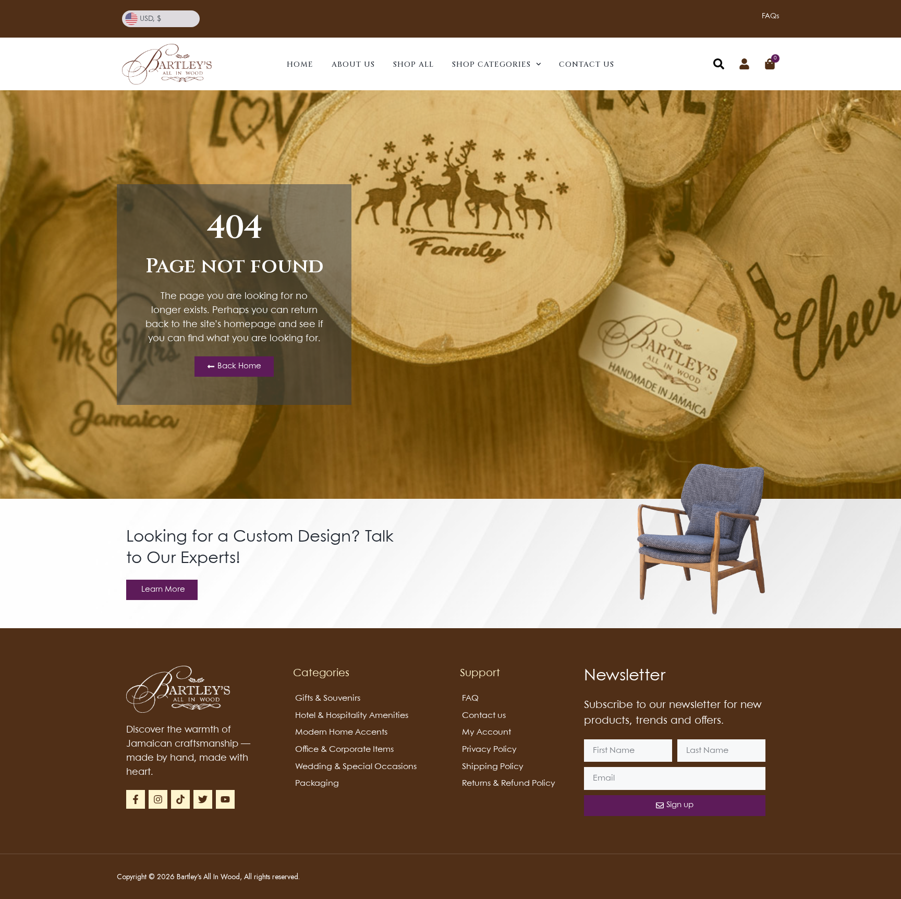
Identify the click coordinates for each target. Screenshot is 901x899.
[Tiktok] (180, 799)
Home (300, 64)
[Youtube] (225, 799)
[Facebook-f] (135, 799)
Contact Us (586, 64)
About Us (353, 64)
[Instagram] (158, 799)
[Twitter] (202, 799)
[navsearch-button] (718, 66)
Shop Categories (491, 64)
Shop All (413, 64)
